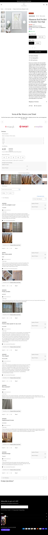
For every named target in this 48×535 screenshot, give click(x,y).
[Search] (44, 4)
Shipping (30, 26)
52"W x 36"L (41, 37)
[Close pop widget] (5, 516)
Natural (37, 43)
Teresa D (4, 456)
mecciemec (4, 422)
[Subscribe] (27, 507)
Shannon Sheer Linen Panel (15, 245)
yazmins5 (4, 294)
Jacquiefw (4, 207)
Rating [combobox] (3, 193)
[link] (11, 149)
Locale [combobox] (10, 193)
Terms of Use (15, 509)
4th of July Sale (8, 9)
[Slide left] (8, 22)
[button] (4, 157)
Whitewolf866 (4, 358)
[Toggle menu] (1, 4)
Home (2, 9)
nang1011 (4, 389)
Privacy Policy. (22, 509)
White (31, 43)
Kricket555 (4, 326)
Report (16, 248)
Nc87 (3, 256)
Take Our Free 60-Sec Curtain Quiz (24, 1)
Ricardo (5, 527)
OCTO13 (14, 527)
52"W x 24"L (32, 37)
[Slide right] (24, 22)
